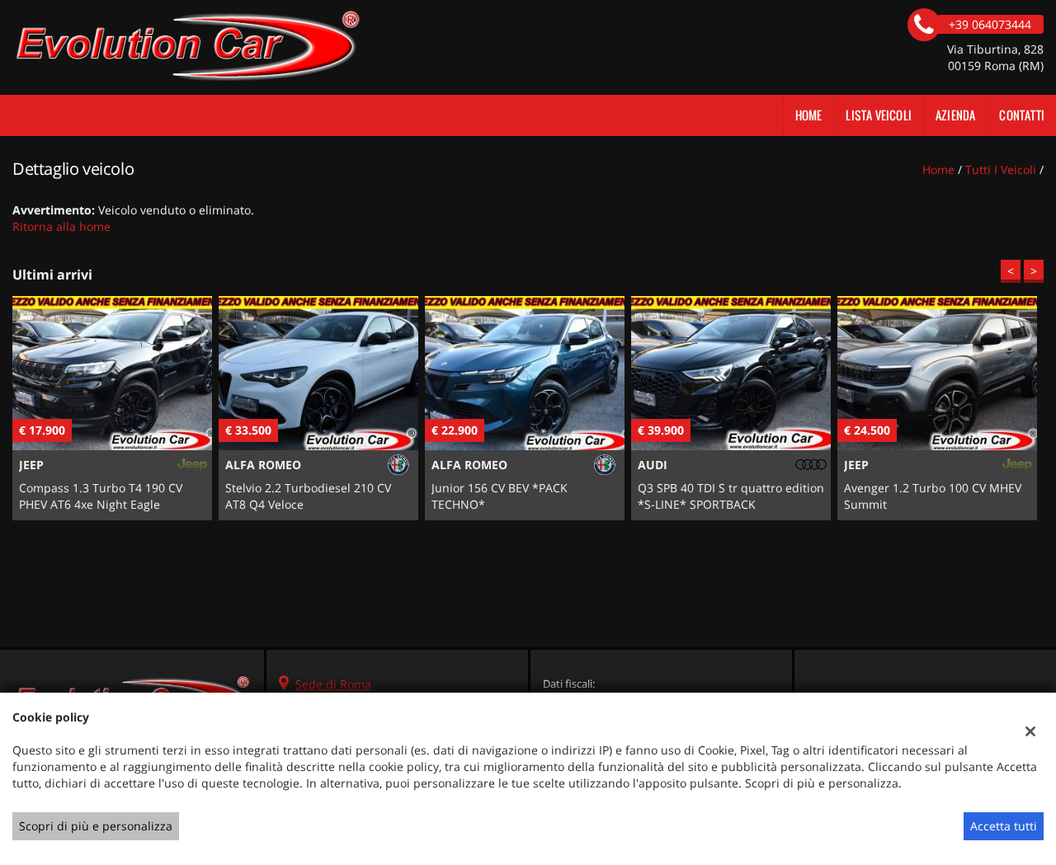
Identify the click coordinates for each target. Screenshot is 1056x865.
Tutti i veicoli (1000, 169)
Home (809, 115)
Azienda (955, 115)
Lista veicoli (879, 115)
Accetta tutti (1003, 826)
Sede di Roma (333, 684)
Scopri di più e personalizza (95, 826)
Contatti (1021, 115)
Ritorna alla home (61, 226)
